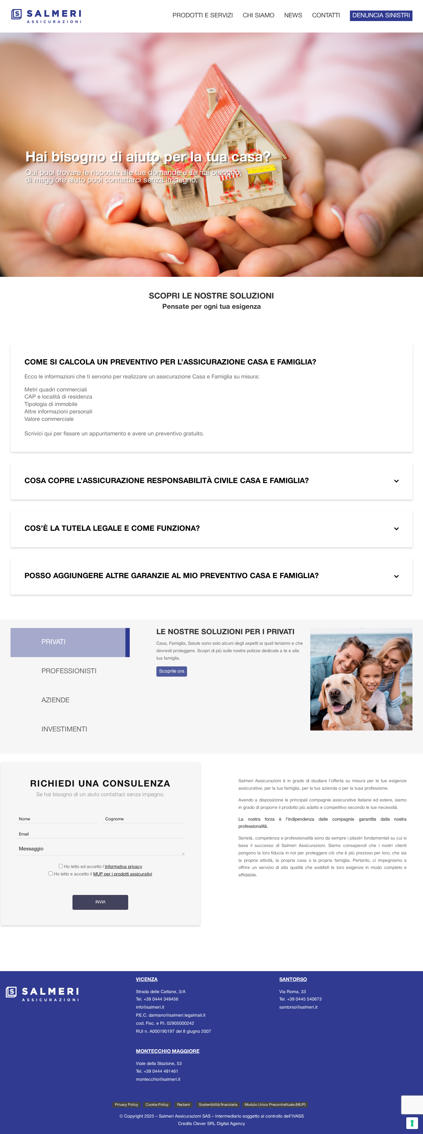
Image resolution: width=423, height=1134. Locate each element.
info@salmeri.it (150, 1007)
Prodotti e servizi (202, 16)
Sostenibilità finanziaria (218, 1104)
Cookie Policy (157, 1104)
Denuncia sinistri (381, 16)
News (293, 16)
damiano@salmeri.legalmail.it (177, 1016)
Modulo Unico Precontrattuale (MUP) (275, 1104)
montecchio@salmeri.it (158, 1080)
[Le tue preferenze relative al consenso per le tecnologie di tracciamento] (412, 1123)
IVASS (298, 1116)
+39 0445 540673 (304, 999)
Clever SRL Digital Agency (219, 1124)
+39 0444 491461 (161, 1072)
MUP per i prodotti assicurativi (122, 874)
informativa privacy (123, 867)
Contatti (326, 16)
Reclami (183, 1104)
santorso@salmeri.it (298, 1007)
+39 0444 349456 (161, 999)
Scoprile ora (171, 671)
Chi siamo (258, 16)
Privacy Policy (126, 1104)
